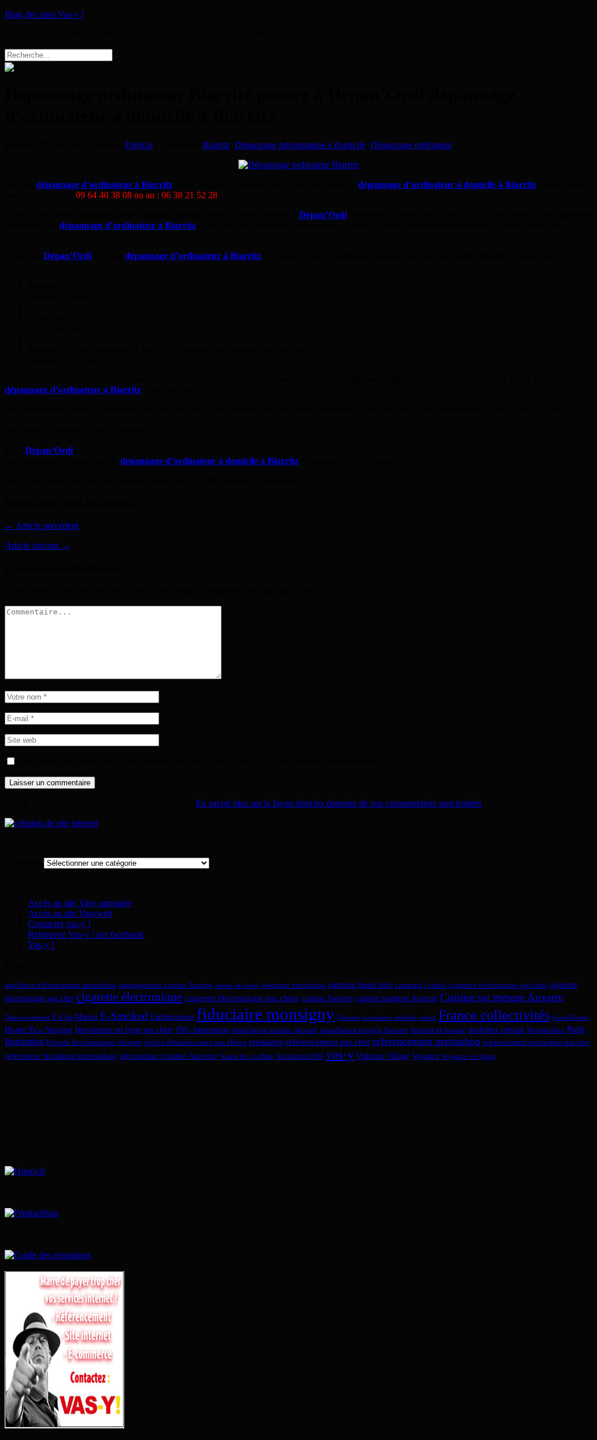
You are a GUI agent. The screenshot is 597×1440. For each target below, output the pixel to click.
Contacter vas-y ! (59, 924)
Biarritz (216, 145)
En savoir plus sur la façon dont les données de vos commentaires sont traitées (339, 803)
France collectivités (494, 1015)
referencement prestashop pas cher (536, 1042)
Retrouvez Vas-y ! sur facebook (86, 934)
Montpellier (545, 1030)
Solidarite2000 (300, 1056)
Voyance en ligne (468, 1056)
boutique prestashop (293, 985)
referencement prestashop (426, 1041)
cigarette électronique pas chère (242, 998)
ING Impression (202, 1029)
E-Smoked (124, 1016)
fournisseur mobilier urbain (399, 1017)
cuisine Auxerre (327, 998)
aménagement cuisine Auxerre (165, 985)
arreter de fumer (237, 985)
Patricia (139, 145)
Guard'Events (570, 1017)
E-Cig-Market (75, 1016)
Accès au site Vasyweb (70, 913)
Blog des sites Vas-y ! (44, 14)
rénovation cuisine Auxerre (169, 1055)
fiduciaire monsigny (265, 1014)
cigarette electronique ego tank (498, 985)
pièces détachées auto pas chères (196, 1042)
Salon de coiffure (247, 1056)
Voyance (425, 1055)
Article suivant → (37, 545)
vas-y (340, 1055)
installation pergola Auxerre (365, 1030)
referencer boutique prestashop (61, 1055)
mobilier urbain (496, 1029)
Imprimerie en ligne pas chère (124, 1029)
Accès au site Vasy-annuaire (79, 903)
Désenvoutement (27, 1017)
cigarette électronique (129, 997)
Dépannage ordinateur (411, 145)
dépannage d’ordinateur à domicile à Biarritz (447, 184)
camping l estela (421, 985)
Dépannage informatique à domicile (300, 145)
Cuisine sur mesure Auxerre (501, 997)
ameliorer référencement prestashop (60, 985)
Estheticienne (172, 1016)
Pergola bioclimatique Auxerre (94, 1042)
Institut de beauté (438, 1030)
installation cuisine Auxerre (274, 1030)
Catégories (24, 862)
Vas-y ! (41, 945)
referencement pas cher (328, 1041)
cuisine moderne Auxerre (397, 998)
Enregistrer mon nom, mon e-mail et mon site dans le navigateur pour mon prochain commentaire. (198, 762)
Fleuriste (348, 1017)
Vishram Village (382, 1055)
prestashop (266, 1041)
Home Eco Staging (39, 1029)
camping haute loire (360, 984)
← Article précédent (42, 526)
